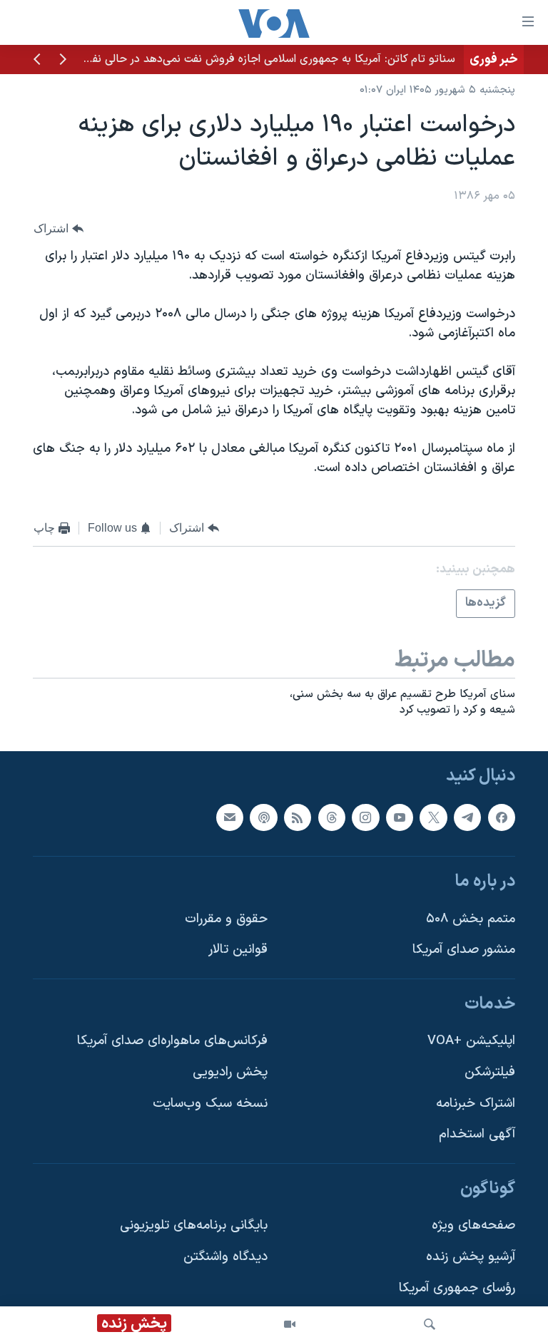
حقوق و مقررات (226, 919)
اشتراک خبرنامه (475, 1103)
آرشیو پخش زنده (470, 1256)
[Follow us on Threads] (331, 817)
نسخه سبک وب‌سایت (210, 1103)
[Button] (58, 228)
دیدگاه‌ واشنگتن (225, 1256)
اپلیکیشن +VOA (471, 1041)
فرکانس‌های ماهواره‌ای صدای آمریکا (172, 1041)
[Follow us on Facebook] (501, 817)
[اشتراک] (229, 817)
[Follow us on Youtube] (399, 817)
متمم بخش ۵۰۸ (470, 919)
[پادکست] (263, 817)
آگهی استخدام (477, 1134)
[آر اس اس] (297, 817)
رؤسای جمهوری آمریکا (457, 1288)
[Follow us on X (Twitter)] (433, 817)
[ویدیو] (289, 1324)
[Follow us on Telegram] (467, 817)
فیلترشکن (490, 1072)
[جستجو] (429, 1324)
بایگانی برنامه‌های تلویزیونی (194, 1226)
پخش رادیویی (230, 1072)
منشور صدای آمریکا (463, 949)
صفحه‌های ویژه (473, 1226)
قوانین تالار (238, 949)
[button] (63, 60)
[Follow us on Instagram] (365, 817)
